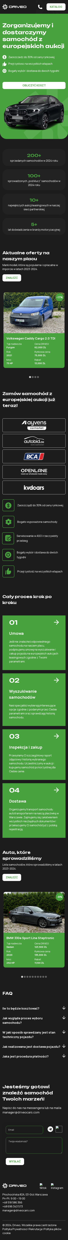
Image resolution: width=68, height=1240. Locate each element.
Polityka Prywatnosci (14, 1229)
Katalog (56, 7)
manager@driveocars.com (18, 1210)
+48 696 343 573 (12, 1206)
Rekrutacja (35, 1229)
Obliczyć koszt (34, 85)
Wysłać (15, 1161)
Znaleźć (12, 278)
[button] (30, 377)
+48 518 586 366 (12, 1202)
